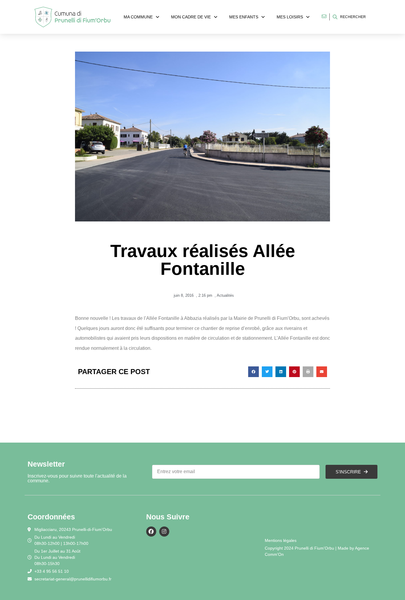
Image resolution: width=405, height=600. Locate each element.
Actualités (225, 295)
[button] (253, 371)
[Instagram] (164, 531)
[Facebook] (151, 531)
